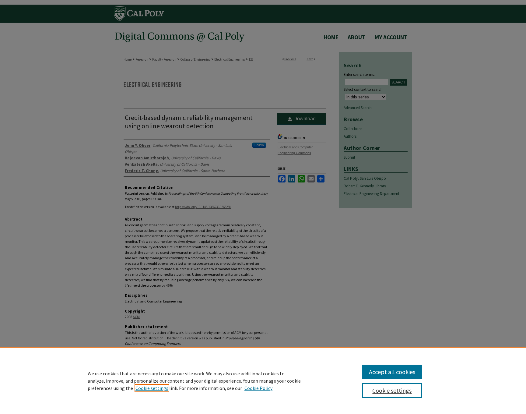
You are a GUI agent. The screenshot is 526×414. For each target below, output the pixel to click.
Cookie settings (151, 388)
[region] (263, 380)
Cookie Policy (258, 388)
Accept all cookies (392, 372)
